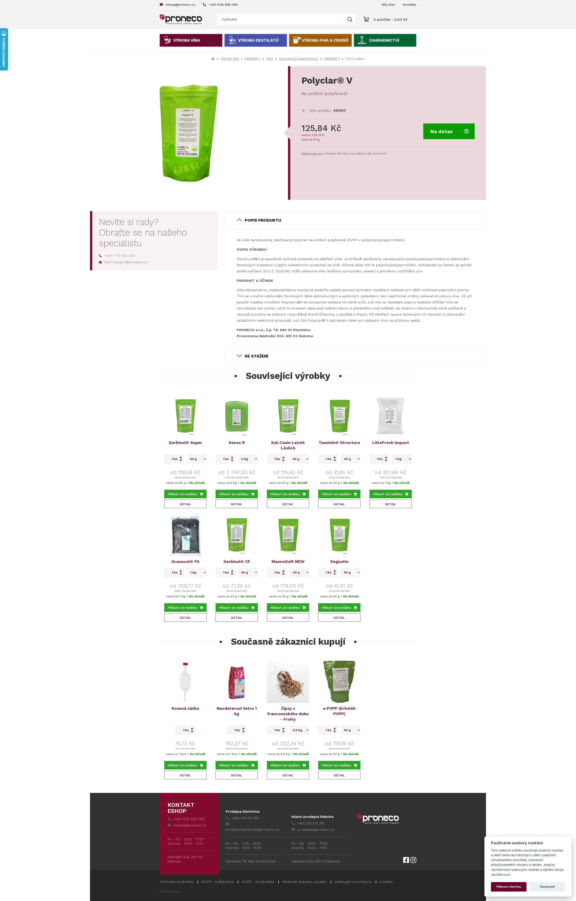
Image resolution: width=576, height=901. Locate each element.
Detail (185, 504)
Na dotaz (441, 131)
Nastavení (547, 886)
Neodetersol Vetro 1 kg (237, 711)
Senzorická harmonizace (298, 59)
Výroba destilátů (258, 40)
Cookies (386, 882)
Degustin (339, 561)
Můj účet (388, 4)
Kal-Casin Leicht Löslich (288, 445)
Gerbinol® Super (185, 442)
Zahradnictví (384, 40)
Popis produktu (263, 220)
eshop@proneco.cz (180, 4)
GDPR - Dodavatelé (258, 882)
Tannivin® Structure (339, 442)
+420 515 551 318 (310, 823)
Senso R (237, 442)
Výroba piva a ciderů (325, 40)
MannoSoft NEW (288, 561)
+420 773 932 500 (119, 255)
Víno (269, 59)
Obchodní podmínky (177, 882)
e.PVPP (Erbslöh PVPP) (339, 711)
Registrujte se (312, 153)
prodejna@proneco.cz (316, 829)
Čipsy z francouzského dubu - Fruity (288, 713)
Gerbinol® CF (236, 561)
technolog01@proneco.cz (126, 262)
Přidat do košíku (182, 494)
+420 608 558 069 (223, 4)
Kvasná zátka (185, 708)
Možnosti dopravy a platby (304, 882)
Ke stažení (256, 356)
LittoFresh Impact (390, 442)
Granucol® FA (185, 561)
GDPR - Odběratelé (217, 882)
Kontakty (409, 4)
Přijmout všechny (508, 886)
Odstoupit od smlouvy (353, 882)
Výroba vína (186, 40)
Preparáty (252, 59)
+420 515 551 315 (245, 818)
